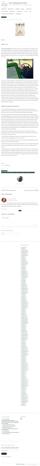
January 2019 (23, 348)
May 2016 (23, 390)
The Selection (31, 172)
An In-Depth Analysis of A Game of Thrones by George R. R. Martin (10, 423)
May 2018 (23, 359)
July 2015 (23, 404)
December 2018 (24, 350)
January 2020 (23, 332)
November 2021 (24, 303)
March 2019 (23, 346)
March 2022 (23, 300)
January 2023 (23, 286)
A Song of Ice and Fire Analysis (8, 13)
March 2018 (23, 361)
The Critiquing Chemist (18, 3)
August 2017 (23, 371)
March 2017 (23, 377)
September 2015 (24, 401)
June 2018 (23, 357)
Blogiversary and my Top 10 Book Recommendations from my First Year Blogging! (9, 421)
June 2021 (23, 310)
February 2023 (24, 285)
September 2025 (24, 255)
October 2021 (23, 305)
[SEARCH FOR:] (10, 233)
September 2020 (24, 322)
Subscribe (4, 453)
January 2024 (23, 272)
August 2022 (23, 293)
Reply (20, 210)
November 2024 (24, 263)
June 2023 (23, 280)
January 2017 (23, 380)
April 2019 (23, 344)
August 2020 (23, 323)
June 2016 (23, 389)
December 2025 (24, 251)
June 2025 (23, 257)
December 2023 (24, 273)
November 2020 (24, 319)
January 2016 (23, 396)
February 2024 (24, 271)
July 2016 (23, 388)
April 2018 (23, 360)
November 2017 (24, 367)
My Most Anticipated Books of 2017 (8, 424)
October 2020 (23, 321)
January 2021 (23, 317)
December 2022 (24, 288)
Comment (35, 224)
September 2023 (24, 276)
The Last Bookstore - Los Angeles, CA (9, 426)
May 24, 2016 (4, 17)
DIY (30, 11)
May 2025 (23, 259)
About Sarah (4, 8)
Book (3, 172)
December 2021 (24, 302)
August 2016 (23, 386)
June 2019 (23, 342)
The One (26, 172)
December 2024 (24, 261)
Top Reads (17, 8)
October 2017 (23, 368)
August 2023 (23, 277)
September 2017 (24, 369)
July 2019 (23, 340)
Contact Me (28, 8)
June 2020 (23, 326)
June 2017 (23, 373)
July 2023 (23, 278)
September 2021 (24, 306)
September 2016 (24, 385)
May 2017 (23, 375)
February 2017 (24, 378)
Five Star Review (5, 11)
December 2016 (24, 381)
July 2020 (23, 325)
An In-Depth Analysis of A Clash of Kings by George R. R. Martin (9, 429)
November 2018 (24, 351)
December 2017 (24, 365)
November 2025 (24, 252)
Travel (25, 11)
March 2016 (23, 393)
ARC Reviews (12, 11)
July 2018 (23, 356)
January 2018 (23, 364)
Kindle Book (20, 172)
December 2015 (24, 397)
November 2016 (24, 382)
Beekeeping (18, 13)
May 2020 (23, 327)
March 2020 (23, 330)
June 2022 (23, 296)
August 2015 (23, 402)
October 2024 (23, 264)
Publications (19, 11)
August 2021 (23, 307)
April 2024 (23, 269)
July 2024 (23, 265)
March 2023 (23, 284)
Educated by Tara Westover (7, 427)
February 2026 (24, 250)
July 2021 (23, 309)
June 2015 (23, 405)
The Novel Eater (12, 199)
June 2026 (23, 247)
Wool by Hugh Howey (6, 433)
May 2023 (23, 281)
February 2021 (24, 315)
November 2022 (24, 289)
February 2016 (24, 394)
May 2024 (23, 268)
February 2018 (24, 363)
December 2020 (24, 318)
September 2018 (24, 353)
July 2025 (23, 256)
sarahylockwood (20, 184)
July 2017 (23, 372)
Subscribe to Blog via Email (7, 445)
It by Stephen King (5, 430)
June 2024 (23, 267)
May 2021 (23, 311)
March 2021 (23, 314)
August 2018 (23, 355)
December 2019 (24, 334)
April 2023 (23, 282)
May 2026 (23, 248)
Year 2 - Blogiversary (6, 418)
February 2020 (24, 331)
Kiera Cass (14, 172)
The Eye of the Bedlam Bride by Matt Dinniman (10, 432)
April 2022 (23, 298)
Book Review (8, 172)
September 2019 (24, 338)
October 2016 (23, 384)
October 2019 (23, 336)
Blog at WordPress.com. (20, 464)
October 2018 (23, 352)
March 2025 (23, 260)
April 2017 (23, 376)
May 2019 (23, 343)
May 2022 (23, 297)
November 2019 (24, 335)
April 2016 (23, 392)
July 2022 (23, 294)
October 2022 (23, 290)
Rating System (11, 8)
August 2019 (23, 339)
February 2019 (24, 347)
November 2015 (24, 398)
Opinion (22, 8)
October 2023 (23, 275)
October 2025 (23, 253)
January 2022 (23, 301)
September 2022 (24, 292)
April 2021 (23, 313)
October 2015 (23, 400)
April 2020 (23, 328)
